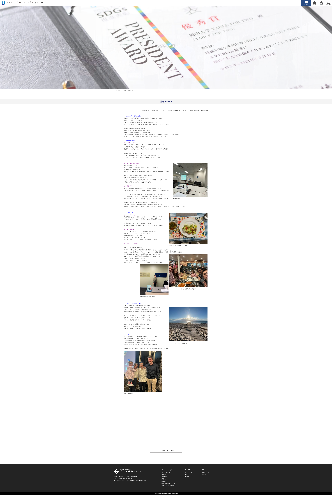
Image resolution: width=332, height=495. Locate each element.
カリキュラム (165, 476)
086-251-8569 (121, 480)
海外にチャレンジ (166, 479)
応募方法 (164, 474)
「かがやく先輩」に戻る (166, 450)
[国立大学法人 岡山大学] (314, 3)
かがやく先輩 (122, 90)
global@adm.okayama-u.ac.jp (138, 480)
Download (187, 476)
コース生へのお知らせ (168, 485)
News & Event (188, 470)
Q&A (203, 470)
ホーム (115, 90)
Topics (186, 474)
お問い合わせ (205, 472)
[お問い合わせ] (328, 3)
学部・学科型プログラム (168, 483)
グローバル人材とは (167, 470)
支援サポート (165, 481)
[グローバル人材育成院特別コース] (23, 3)
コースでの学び (166, 472)
